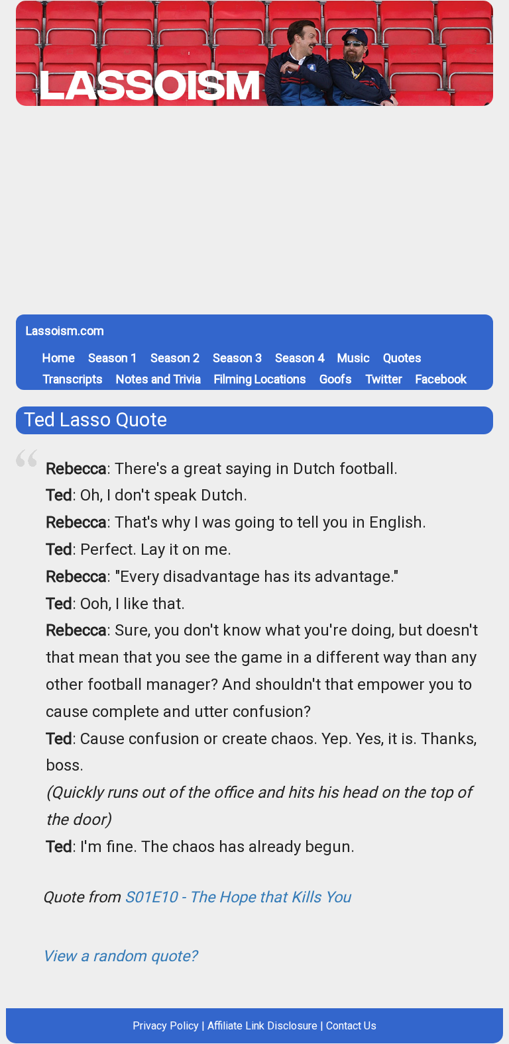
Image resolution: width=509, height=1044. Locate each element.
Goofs (335, 379)
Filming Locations (260, 379)
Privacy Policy (166, 1026)
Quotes (402, 358)
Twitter (383, 379)
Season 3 (237, 358)
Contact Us (351, 1026)
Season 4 (299, 358)
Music (353, 358)
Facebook (441, 379)
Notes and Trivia (158, 379)
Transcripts (72, 379)
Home (58, 358)
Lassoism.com (65, 331)
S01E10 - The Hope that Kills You (238, 897)
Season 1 (112, 358)
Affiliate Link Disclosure (262, 1026)
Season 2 (174, 358)
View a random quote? (119, 956)
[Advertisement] (254, 215)
